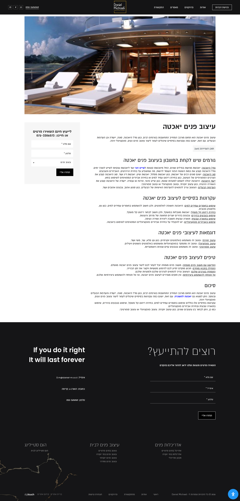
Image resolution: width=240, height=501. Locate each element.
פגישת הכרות (222, 7)
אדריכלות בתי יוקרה (171, 454)
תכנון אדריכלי (175, 457)
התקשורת (159, 7)
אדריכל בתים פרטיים (171, 450)
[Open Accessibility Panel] (233, 494)
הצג (197, 148)
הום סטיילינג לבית (39, 450)
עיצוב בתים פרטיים (107, 450)
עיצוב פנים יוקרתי (108, 457)
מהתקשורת (129, 494)
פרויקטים (188, 7)
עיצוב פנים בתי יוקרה (106, 454)
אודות (203, 7)
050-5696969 (32, 7)
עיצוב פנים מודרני (108, 461)
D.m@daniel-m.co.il (66, 377)
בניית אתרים (56, 494)
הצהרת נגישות (95, 494)
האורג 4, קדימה (69, 388)
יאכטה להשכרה (183, 296)
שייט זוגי (140, 168)
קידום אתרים (43, 494)
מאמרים (174, 7)
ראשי (155, 494)
